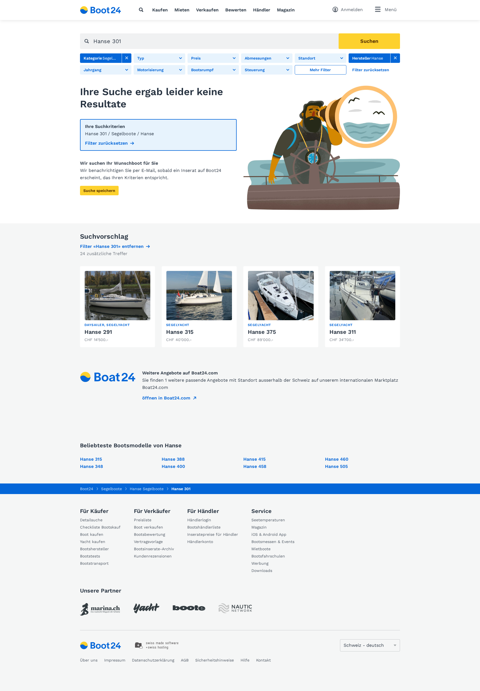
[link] (126, 58)
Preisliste (142, 520)
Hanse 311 (342, 332)
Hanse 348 (91, 466)
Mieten (181, 10)
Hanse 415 (254, 459)
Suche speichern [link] (99, 190)
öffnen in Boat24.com (166, 398)
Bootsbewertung (149, 534)
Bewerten (235, 10)
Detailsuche (91, 520)
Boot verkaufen (148, 527)
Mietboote (261, 549)
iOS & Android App (268, 534)
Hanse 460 (336, 459)
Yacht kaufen (92, 541)
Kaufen (160, 10)
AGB (185, 660)
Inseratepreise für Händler (212, 534)
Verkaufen (207, 10)
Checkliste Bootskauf (100, 527)
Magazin (286, 10)
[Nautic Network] (235, 608)
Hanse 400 (173, 466)
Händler (261, 10)
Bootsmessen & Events (272, 541)
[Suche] (142, 10)
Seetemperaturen (268, 520)
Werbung (259, 563)
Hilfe (245, 660)
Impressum (114, 660)
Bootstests (90, 556)
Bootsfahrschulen (268, 556)
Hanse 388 (173, 459)
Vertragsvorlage (148, 541)
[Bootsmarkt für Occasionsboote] (100, 10)
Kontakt (263, 660)
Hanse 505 (336, 466)
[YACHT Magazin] (146, 608)
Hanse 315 (180, 332)
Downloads (261, 570)
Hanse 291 (98, 332)
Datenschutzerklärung (153, 660)
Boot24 (86, 489)
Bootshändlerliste (204, 527)
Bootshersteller (94, 549)
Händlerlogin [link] (199, 520)
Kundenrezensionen (153, 556)
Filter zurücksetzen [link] (106, 143)
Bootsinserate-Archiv (154, 549)
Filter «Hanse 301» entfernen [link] (112, 246)
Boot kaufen (91, 534)
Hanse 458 (254, 466)
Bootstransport (94, 563)
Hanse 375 (262, 332)
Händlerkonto (200, 541)
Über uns (89, 660)
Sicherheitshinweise (214, 660)
